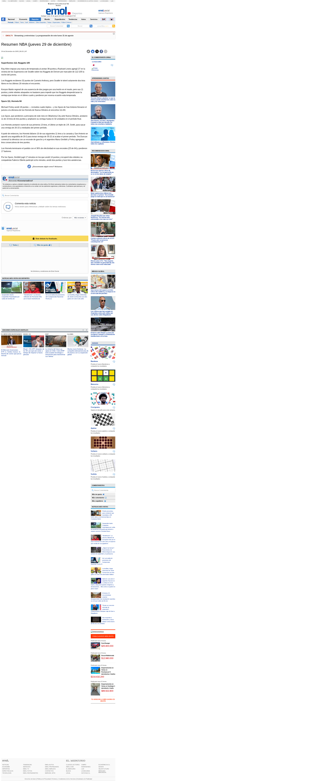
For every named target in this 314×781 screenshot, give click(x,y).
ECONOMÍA (6, 766)
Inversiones (44, 1)
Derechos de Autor (30, 779)
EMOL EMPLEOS (50, 769)
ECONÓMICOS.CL (104, 764)
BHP (47, 334)
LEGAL (68, 773)
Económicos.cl (83, 1)
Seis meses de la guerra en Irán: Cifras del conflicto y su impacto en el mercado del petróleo (103, 291)
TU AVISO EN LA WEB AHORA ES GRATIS (103, 700)
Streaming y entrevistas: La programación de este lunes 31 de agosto (43, 35)
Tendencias (73, 19)
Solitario (94, 451)
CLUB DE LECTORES (72, 764)
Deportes (35, 19)
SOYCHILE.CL (85, 773)
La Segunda (104, 1)
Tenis (22, 22)
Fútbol (17, 22)
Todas (49, 22)
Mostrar (58, 5)
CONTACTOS (49, 771)
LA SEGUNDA (85, 771)
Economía (23, 19)
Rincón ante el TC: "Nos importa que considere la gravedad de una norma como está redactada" (102, 262)
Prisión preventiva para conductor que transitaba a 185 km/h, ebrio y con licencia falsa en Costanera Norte (102, 515)
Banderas (94, 361)
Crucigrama (95, 407)
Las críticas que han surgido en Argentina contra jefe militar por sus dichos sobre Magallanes (102, 313)
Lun (112, 1)
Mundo (47, 19)
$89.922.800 (107, 691)
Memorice (94, 384)
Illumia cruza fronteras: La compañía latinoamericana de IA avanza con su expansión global (77, 351)
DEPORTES (6, 769)
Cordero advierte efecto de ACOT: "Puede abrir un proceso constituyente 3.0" (102, 240)
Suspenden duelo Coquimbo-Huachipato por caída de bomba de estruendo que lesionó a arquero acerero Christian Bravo (103, 527)
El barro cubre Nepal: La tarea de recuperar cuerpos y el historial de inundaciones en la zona (103, 334)
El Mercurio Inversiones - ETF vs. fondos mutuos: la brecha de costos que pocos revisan (11, 352)
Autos (53, 1)
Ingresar (101, 13)
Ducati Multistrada (107, 655)
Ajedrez (94, 428)
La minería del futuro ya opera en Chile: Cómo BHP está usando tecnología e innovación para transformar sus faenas (55, 352)
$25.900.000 (107, 646)
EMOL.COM (69, 766)
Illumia (70, 334)
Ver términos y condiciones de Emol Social (45, 271)
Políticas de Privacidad (43, 779)
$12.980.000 (107, 658)
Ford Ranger (105, 643)
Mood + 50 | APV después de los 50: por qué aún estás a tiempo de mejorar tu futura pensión (33, 351)
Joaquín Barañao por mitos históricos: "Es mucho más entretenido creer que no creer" (102, 217)
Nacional (11, 19)
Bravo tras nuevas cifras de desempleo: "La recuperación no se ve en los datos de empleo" (102, 172)
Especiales (56, 22)
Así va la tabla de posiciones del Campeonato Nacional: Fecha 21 (55, 297)
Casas (96, 1)
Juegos (95, 343)
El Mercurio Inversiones (11, 334)
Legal (28, 1)
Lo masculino (96, 62)
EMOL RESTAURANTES (30, 773)
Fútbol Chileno (66, 22)
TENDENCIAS (27, 764)
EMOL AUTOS (49, 764)
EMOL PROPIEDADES (52, 766)
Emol (4, 1)
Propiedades (62, 1)
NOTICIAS (5, 764)
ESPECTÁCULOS (7, 771)
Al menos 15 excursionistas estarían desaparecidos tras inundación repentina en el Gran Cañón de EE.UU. (103, 597)
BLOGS (68, 771)
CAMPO (83, 764)
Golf (26, 22)
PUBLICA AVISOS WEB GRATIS (103, 636)
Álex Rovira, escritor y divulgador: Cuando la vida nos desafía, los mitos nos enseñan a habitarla (103, 122)
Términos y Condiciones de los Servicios (64, 779)
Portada (10, 22)
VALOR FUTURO (103, 769)
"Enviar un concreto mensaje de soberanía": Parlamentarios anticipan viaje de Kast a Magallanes (103, 609)
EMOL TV (26, 769)
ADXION (101, 766)
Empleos (72, 1)
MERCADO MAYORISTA (102, 771)
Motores (32, 22)
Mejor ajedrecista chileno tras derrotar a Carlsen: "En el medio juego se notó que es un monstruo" (103, 194)
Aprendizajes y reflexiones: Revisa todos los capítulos (103, 143)
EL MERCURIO (70, 769)
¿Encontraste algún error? (47, 167)
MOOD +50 (27, 334)
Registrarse (109, 13)
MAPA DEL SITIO (50, 773)
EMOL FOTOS (27, 771)
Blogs (22, 1)
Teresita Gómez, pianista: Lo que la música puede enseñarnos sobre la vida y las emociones (103, 99)
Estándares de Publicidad (84, 779)
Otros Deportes (41, 22)
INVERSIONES (85, 766)
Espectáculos (60, 19)
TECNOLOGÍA (6, 773)
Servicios (93, 19)
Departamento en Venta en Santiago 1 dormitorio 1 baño (108, 686)
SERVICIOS (26, 766)
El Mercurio (12, 1)
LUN (82, 769)
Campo (35, 1)
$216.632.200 (97, 676)
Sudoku (94, 474)
